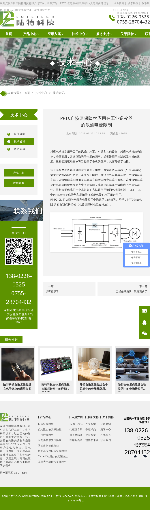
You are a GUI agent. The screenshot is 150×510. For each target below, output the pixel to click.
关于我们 (133, 3)
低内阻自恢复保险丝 (50, 429)
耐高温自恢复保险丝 (50, 440)
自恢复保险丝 (46, 424)
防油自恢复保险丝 (48, 445)
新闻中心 (105, 429)
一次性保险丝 (46, 435)
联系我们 (105, 440)
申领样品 (90, 429)
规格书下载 (92, 440)
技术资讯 (19, 141)
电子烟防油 (76, 435)
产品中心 (30, 34)
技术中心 (78, 34)
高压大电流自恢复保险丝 (52, 461)
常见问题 (19, 149)
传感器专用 (76, 429)
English (124, 9)
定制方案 (90, 435)
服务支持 (103, 34)
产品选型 (90, 424)
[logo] (15, 418)
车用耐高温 (76, 440)
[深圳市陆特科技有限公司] (29, 18)
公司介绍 (105, 424)
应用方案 (54, 34)
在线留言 (105, 435)
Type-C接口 (76, 424)
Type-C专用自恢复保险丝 (53, 456)
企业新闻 (119, 3)
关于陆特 (127, 34)
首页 (8, 34)
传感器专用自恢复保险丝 (52, 451)
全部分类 (19, 134)
